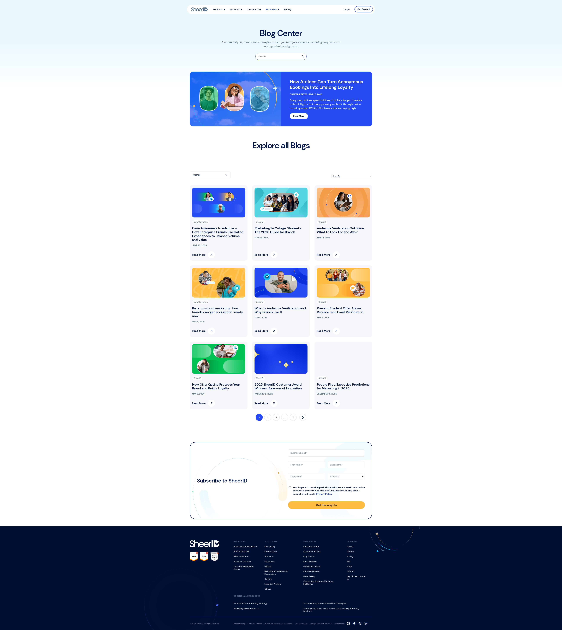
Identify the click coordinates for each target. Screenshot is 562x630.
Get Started (363, 9)
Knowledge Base (311, 571)
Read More (298, 116)
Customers (253, 9)
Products (218, 9)
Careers (350, 551)
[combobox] (210, 174)
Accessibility (339, 623)
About (350, 546)
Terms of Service (255, 623)
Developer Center (311, 566)
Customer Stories (312, 551)
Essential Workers (272, 584)
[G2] (348, 623)
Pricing (287, 9)
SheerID (260, 222)
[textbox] (210, 175)
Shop (349, 566)
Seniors (268, 579)
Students (268, 556)
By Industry (269, 546)
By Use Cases (270, 551)
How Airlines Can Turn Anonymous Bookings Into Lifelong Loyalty (326, 84)
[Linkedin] (366, 623)
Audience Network (242, 561)
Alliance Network (242, 556)
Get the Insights (326, 505)
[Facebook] (354, 623)
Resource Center (311, 546)
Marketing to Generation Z (246, 608)
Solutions (235, 9)
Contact (351, 571)
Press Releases (310, 561)
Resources (271, 9)
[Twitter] (360, 623)
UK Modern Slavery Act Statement (278, 623)
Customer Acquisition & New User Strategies (324, 603)
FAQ (348, 561)
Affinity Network (241, 551)
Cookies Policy (301, 623)
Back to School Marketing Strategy (250, 603)
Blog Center (309, 556)
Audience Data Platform (245, 546)
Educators (269, 561)
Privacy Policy (324, 494)
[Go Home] (199, 9)
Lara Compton (201, 222)
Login (347, 9)
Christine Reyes (298, 94)
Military (267, 566)
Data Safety (309, 576)
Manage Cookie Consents (321, 623)
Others (267, 589)
